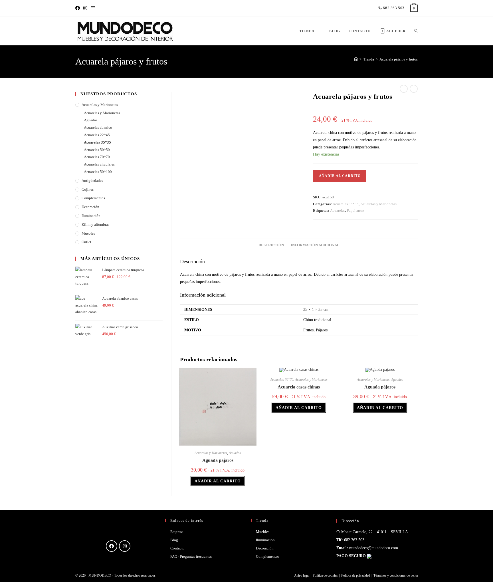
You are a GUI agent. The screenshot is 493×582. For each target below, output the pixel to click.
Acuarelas (337, 210)
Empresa (176, 531)
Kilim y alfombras (95, 224)
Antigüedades (92, 180)
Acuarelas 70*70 (281, 380)
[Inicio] (356, 59)
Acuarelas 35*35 (346, 204)
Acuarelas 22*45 (97, 135)
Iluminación (91, 216)
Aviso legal (301, 575)
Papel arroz (355, 210)
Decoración (90, 207)
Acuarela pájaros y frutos (398, 59)
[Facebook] (78, 8)
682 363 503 (393, 8)
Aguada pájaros (217, 460)
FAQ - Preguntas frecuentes (191, 556)
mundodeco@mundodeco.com (373, 548)
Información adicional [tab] (315, 245)
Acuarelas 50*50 (97, 150)
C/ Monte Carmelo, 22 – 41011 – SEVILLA (372, 532)
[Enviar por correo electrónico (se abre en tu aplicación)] (93, 8)
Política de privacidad (355, 575)
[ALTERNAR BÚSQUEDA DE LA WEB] (416, 31)
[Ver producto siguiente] (414, 89)
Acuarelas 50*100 (98, 172)
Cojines (88, 189)
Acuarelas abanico (98, 127)
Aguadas (235, 453)
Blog (174, 540)
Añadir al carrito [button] (218, 481)
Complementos (93, 198)
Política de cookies (325, 575)
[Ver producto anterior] (404, 89)
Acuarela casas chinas (299, 386)
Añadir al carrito (340, 176)
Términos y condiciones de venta (395, 575)
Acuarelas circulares (99, 164)
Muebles (88, 233)
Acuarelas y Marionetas (378, 204)
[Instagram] (85, 8)
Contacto (177, 548)
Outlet (86, 242)
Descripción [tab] (271, 245)
